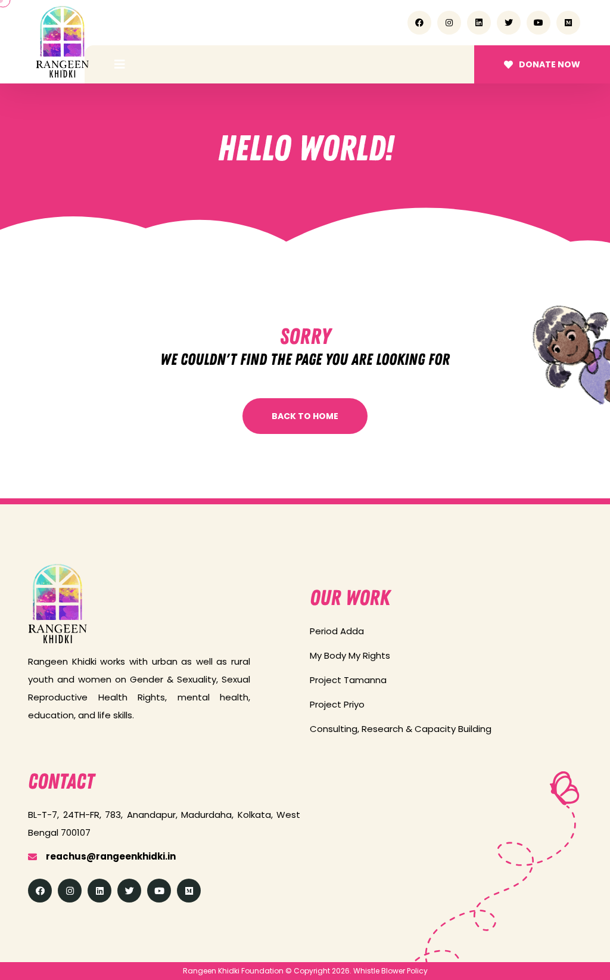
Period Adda (337, 631)
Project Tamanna (348, 680)
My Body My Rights (350, 655)
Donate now (549, 64)
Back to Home (305, 416)
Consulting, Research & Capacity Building (400, 728)
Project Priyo (337, 704)
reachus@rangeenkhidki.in (111, 856)
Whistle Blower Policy (390, 971)
